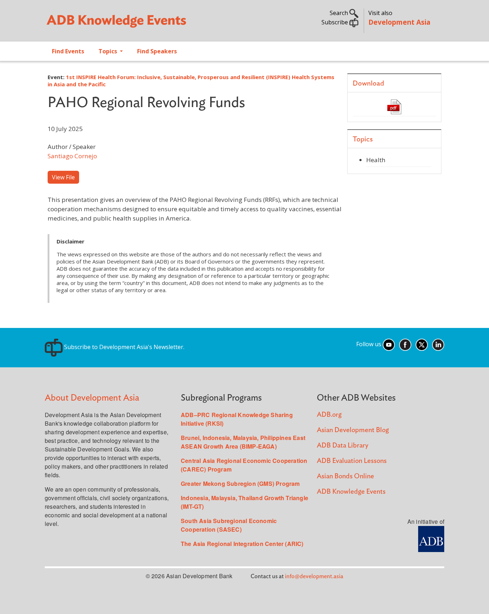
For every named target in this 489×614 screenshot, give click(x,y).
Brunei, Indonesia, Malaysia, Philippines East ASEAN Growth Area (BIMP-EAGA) (243, 442)
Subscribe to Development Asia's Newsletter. (123, 347)
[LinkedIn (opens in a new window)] (438, 344)
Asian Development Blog (353, 430)
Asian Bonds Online (345, 476)
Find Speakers (157, 51)
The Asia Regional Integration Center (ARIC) (242, 544)
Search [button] (339, 13)
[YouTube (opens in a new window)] (389, 344)
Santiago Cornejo (72, 156)
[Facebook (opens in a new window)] (405, 344)
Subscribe (335, 22)
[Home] (141, 24)
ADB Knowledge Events (351, 491)
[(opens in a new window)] (431, 538)
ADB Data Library (342, 445)
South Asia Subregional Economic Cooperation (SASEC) (229, 525)
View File (63, 177)
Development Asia (399, 22)
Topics (108, 51)
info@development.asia (314, 576)
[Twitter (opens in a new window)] (422, 344)
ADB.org (329, 414)
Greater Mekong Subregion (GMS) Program (240, 483)
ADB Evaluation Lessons (352, 461)
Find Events (68, 51)
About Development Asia (92, 397)
